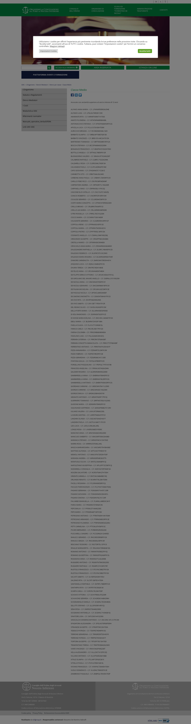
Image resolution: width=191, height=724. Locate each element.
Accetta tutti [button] (144, 51)
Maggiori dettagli (57, 46)
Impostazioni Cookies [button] (48, 51)
